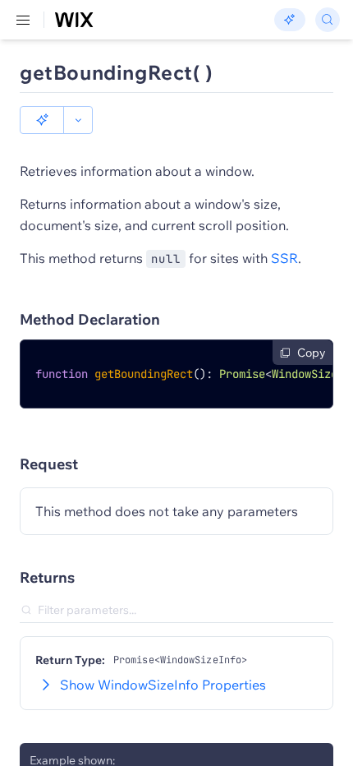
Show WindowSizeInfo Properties (163, 684)
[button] (42, 120)
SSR (284, 258)
